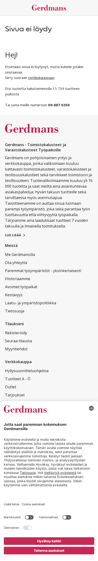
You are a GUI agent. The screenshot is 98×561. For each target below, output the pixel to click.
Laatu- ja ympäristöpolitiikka (30, 303)
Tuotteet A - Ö (17, 378)
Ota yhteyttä (16, 262)
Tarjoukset (15, 395)
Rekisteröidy (16, 332)
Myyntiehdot (16, 349)
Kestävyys (14, 294)
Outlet (10, 386)
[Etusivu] (49, 7)
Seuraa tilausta (18, 340)
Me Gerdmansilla (20, 254)
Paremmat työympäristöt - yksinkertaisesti (43, 270)
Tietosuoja (14, 311)
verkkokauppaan (41, 77)
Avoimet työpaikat (21, 286)
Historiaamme (17, 278)
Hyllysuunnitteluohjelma (27, 370)
